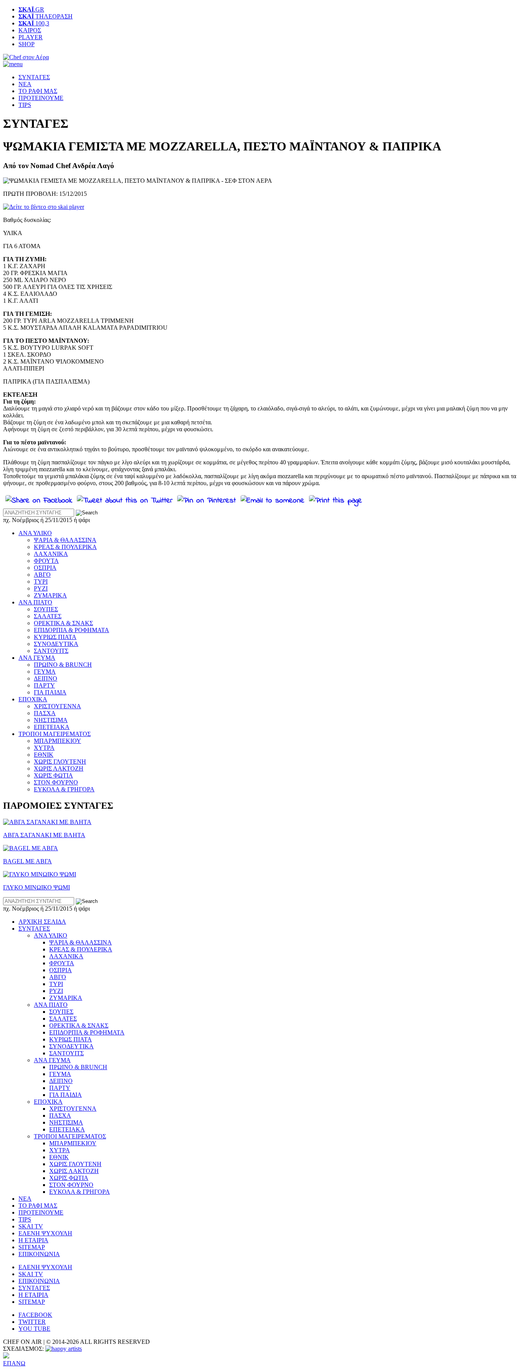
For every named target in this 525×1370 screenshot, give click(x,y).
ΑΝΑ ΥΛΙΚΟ (35, 533)
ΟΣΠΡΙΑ (45, 567)
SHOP (26, 44)
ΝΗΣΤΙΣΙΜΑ (51, 720)
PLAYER (30, 37)
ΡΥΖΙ (41, 588)
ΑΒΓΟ (42, 574)
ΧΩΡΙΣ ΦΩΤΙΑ (53, 775)
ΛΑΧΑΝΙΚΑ (51, 554)
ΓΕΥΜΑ (45, 671)
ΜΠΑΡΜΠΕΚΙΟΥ (57, 741)
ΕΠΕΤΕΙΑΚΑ (52, 727)
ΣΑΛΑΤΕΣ (47, 616)
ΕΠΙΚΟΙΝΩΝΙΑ (39, 1254)
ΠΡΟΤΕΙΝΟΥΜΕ (40, 98)
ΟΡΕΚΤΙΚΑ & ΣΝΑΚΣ (63, 623)
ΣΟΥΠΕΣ (46, 609)
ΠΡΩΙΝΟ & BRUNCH (63, 664)
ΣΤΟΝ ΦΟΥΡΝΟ (56, 782)
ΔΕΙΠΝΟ (45, 678)
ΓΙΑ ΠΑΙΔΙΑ (50, 692)
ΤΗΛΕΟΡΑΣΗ (45, 16)
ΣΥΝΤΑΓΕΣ (34, 77)
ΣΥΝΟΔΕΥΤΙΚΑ (56, 644)
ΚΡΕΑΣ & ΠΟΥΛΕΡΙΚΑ (65, 547)
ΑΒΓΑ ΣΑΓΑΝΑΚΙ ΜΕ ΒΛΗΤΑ (44, 835)
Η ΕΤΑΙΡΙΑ (33, 1240)
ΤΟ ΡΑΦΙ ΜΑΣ (37, 91)
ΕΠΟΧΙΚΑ (32, 699)
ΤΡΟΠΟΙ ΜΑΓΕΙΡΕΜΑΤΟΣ (54, 734)
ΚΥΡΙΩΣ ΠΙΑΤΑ (55, 637)
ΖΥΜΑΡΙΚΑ (50, 595)
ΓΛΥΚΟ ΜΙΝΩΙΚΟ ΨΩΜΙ (36, 887)
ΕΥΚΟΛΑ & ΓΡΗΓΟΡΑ (64, 789)
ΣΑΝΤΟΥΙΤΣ (51, 650)
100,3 (33, 23)
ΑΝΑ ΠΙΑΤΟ (35, 602)
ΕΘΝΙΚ (43, 754)
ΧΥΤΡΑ (44, 747)
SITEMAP (31, 1247)
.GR (31, 9)
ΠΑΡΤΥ (44, 685)
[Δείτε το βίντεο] (43, 207)
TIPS (24, 105)
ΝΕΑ (25, 84)
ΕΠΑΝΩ (14, 1363)
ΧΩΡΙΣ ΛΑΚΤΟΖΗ (58, 768)
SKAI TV (30, 1226)
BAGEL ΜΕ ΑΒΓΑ (27, 861)
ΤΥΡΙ (41, 581)
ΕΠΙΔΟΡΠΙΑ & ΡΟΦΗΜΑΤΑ (71, 630)
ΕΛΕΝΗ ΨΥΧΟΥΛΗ (45, 1233)
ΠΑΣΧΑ (45, 713)
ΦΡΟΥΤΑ (46, 560)
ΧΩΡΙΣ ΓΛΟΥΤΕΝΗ (60, 761)
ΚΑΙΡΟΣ (29, 30)
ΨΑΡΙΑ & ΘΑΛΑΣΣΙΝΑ (65, 540)
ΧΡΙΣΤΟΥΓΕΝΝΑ (57, 706)
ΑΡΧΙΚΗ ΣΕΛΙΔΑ (42, 921)
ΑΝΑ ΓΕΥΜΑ (36, 657)
